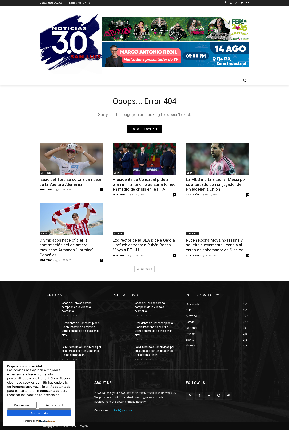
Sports (117, 172)
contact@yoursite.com (124, 410)
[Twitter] (236, 3)
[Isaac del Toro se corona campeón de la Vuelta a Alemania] (71, 159)
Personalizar (22, 405)
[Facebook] (225, 3)
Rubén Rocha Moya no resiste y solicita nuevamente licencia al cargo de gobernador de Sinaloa (214, 245)
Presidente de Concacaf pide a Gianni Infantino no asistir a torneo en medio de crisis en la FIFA (144, 184)
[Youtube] (247, 3)
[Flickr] (209, 395)
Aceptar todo (39, 413)
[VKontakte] (228, 395)
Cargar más (143, 268)
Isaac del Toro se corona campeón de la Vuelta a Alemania (71, 182)
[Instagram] (231, 3)
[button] (244, 80)
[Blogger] (189, 395)
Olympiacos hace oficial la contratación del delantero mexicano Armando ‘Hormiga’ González (66, 247)
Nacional (118, 233)
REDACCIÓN (46, 189)
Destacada (46, 172)
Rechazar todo (54, 405)
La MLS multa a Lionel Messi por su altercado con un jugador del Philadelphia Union (216, 184)
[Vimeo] (241, 3)
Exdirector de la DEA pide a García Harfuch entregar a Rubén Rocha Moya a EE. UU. (144, 245)
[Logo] (175, 42)
